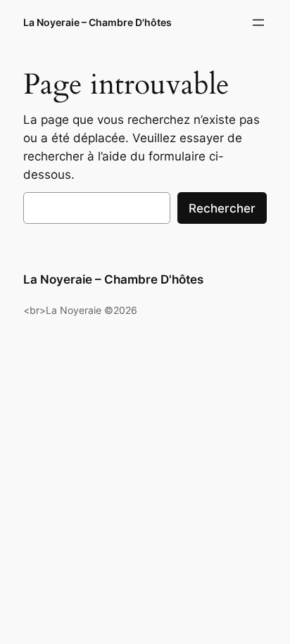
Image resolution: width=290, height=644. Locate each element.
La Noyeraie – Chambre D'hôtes (97, 22)
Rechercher (222, 208)
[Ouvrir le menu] (258, 22)
